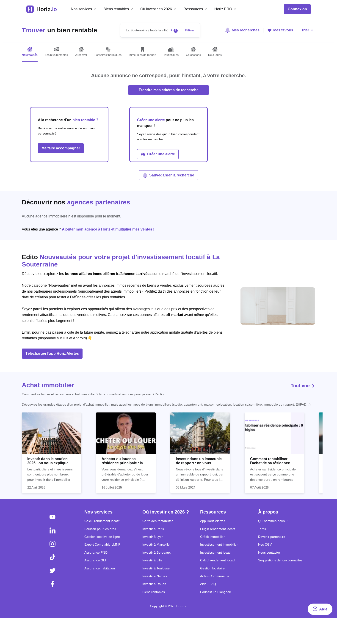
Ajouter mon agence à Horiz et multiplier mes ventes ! (108, 229)
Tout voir (301, 385)
